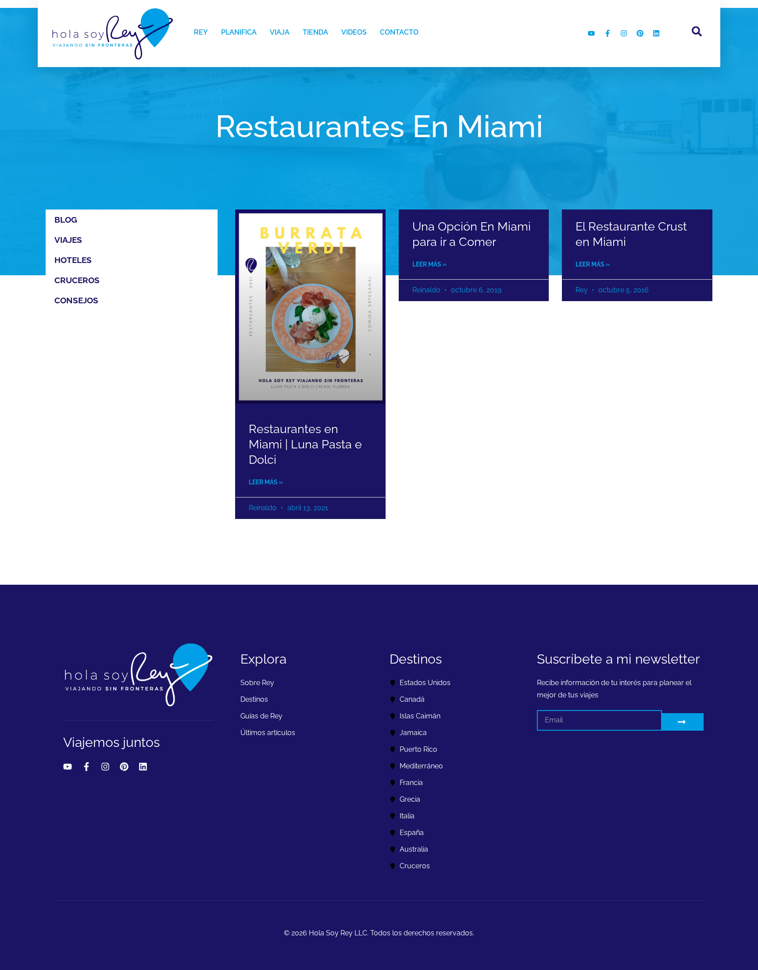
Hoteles (73, 260)
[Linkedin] (656, 33)
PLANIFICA (239, 32)
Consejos (76, 300)
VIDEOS (354, 32)
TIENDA (315, 32)
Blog (65, 219)
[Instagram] (624, 33)
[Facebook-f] (608, 33)
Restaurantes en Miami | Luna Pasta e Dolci (305, 444)
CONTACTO (399, 32)
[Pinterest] (640, 33)
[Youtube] (591, 33)
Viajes (68, 240)
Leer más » (266, 482)
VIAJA (280, 32)
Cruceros (77, 280)
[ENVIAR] (683, 722)
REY (201, 32)
